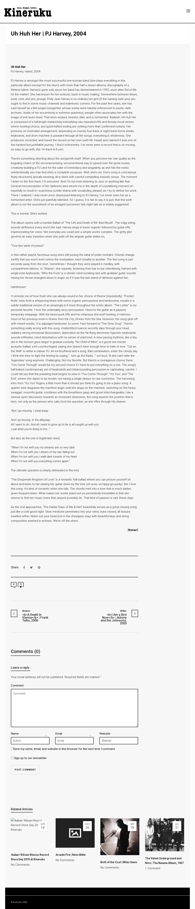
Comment (17, 685)
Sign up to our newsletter (30, 758)
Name (15, 733)
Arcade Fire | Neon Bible (71, 854)
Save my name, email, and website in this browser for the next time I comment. (64, 749)
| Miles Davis (118, 862)
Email (58, 733)
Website (104, 733)
